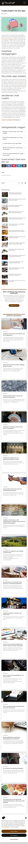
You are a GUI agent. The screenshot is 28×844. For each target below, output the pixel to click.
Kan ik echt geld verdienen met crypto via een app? (14, 154)
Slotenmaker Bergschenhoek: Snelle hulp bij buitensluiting (16, 268)
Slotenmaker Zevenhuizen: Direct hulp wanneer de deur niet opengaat (17, 218)
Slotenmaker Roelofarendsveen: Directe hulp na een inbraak (17, 200)
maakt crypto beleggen (7, 39)
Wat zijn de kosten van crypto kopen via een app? (14, 148)
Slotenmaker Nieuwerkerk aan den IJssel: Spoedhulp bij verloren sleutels (17, 231)
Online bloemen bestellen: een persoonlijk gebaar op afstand (15, 193)
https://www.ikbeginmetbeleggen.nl (11, 119)
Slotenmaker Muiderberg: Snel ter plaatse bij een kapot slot (16, 206)
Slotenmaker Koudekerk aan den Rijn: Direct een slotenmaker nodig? (17, 243)
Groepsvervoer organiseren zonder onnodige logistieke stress (16, 262)
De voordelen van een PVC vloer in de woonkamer (17, 281)
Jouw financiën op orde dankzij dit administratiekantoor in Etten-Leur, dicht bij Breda (14, 801)
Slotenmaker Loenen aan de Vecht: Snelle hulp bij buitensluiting (16, 212)
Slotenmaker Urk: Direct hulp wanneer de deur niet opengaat (17, 237)
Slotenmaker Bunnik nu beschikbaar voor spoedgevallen (16, 225)
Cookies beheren (14, 839)
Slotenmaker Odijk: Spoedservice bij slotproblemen (16, 250)
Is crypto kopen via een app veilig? (14, 143)
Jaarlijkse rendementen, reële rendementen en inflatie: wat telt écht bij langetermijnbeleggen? (14, 521)
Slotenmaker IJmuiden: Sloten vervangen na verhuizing (15, 275)
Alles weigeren (14, 835)
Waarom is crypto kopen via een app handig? (14, 132)
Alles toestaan (14, 831)
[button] (26, 818)
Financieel (5, 13)
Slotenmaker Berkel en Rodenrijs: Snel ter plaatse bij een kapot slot (17, 256)
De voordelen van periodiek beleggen (13, 768)
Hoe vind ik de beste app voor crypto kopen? (14, 138)
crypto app (8, 175)
